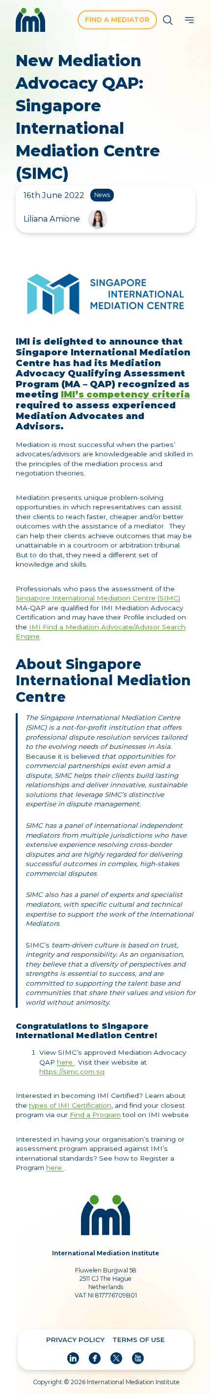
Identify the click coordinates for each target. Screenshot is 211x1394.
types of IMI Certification (70, 1105)
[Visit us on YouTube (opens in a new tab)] (138, 1358)
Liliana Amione (52, 219)
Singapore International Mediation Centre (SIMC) (98, 598)
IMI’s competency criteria (125, 394)
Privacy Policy (75, 1340)
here (66, 1062)
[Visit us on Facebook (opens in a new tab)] (95, 1358)
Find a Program (95, 1115)
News (102, 195)
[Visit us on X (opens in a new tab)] (116, 1358)
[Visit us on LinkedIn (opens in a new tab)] (73, 1358)
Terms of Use (138, 1340)
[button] (168, 20)
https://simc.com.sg (72, 1071)
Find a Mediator (117, 20)
